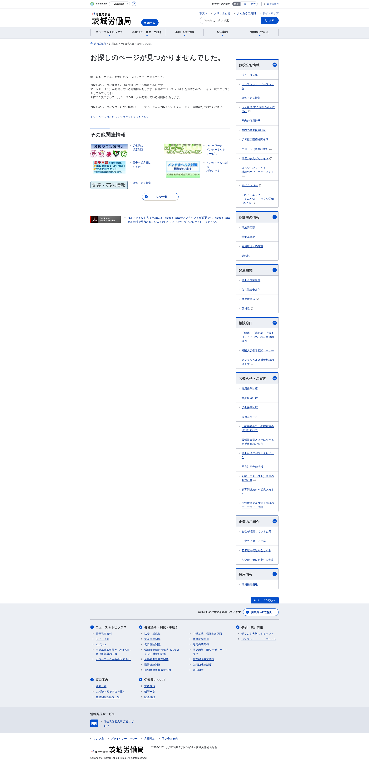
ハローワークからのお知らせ (113, 659)
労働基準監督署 (251, 280)
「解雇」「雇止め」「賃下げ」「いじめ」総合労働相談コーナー (258, 337)
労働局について (155, 679)
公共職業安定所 (251, 289)
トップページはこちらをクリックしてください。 (120, 116)
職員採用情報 (250, 584)
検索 (271, 20)
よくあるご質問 (246, 13)
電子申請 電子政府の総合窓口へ (258, 109)
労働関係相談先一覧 (108, 697)
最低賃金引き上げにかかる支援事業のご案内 (258, 441)
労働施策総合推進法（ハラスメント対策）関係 (161, 651)
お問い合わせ (222, 13)
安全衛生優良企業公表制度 (258, 559)
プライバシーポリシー (124, 738)
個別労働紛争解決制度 (157, 670)
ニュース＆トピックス (111, 627)
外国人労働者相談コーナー (258, 350)
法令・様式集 (250, 74)
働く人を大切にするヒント (257, 633)
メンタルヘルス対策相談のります (258, 361)
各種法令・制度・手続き (161, 627)
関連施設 (149, 697)
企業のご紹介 (249, 522)
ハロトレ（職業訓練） (255, 148)
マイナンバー (250, 185)
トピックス (102, 639)
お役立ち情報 (249, 65)
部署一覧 (101, 686)
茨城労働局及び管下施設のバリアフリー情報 (258, 505)
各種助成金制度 (202, 664)
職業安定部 (248, 227)
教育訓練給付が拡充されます (258, 491)
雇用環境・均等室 (252, 246)
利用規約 (149, 738)
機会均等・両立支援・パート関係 (210, 651)
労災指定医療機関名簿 (255, 139)
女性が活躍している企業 (256, 531)
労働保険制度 (250, 407)
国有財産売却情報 (252, 466)
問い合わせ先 (170, 738)
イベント (101, 644)
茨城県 (246, 308)
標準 (236, 4)
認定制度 (198, 670)
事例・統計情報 (252, 627)
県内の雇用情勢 (251, 120)
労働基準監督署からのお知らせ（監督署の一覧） (113, 651)
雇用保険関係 (201, 644)
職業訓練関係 (152, 664)
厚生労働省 (273, 4)
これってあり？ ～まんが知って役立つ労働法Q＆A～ (258, 198)
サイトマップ (271, 13)
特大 (253, 4)
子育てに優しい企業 (254, 540)
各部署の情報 (249, 217)
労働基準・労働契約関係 (207, 633)
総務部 (246, 255)
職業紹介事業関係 (203, 659)
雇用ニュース (250, 416)
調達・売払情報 (251, 97)
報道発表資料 (104, 633)
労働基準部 (248, 236)
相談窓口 (246, 323)
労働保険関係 (201, 639)
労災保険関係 (152, 644)
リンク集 (98, 738)
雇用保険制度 (250, 388)
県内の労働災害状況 (254, 130)
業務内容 (149, 686)
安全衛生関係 (152, 639)
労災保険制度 (250, 397)
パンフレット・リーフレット (258, 86)
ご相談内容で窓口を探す (110, 691)
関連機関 (246, 270)
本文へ (203, 13)
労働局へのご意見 (261, 612)
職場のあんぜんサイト (255, 158)
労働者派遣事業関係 (156, 659)
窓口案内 (102, 679)
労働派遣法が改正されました (258, 455)
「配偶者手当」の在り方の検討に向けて (258, 428)
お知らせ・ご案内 (252, 378)
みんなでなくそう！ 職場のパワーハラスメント (258, 169)
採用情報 (246, 574)
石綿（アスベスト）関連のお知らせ (258, 478)
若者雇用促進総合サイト (256, 550)
